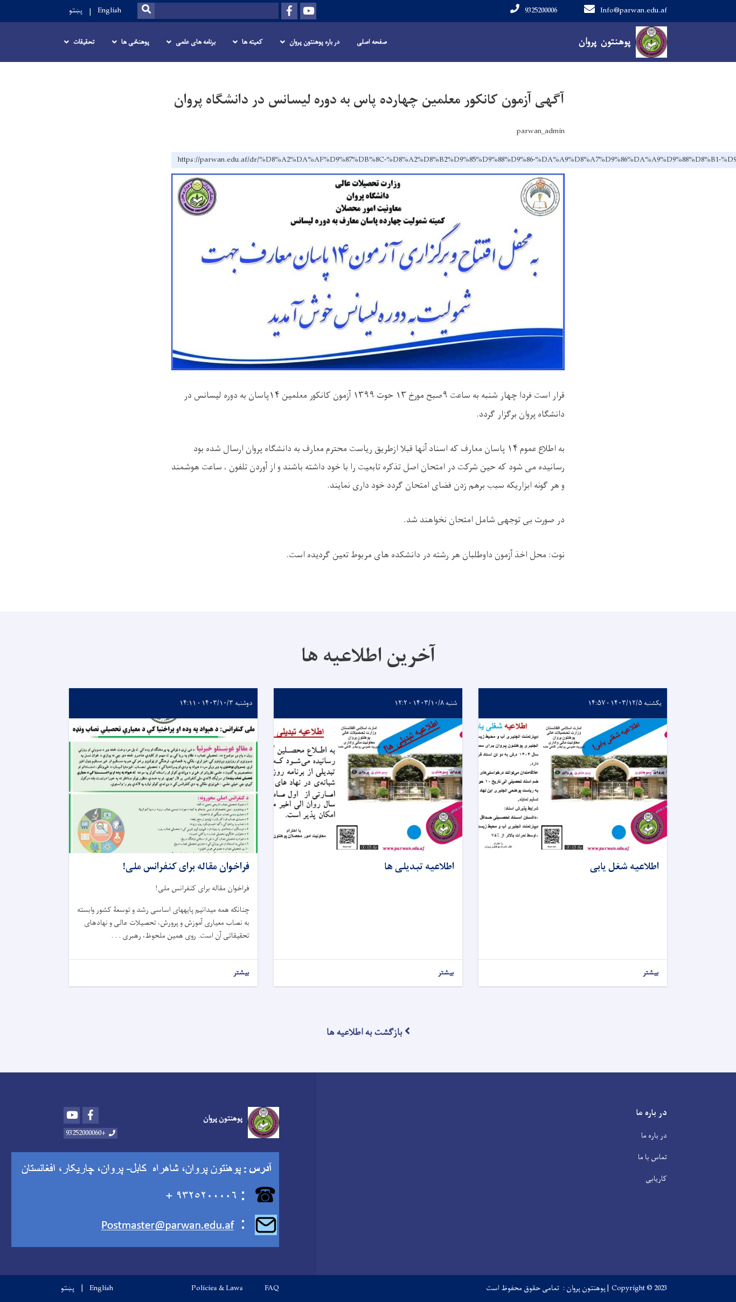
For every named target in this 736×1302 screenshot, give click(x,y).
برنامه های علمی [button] (196, 42)
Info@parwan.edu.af (633, 10)
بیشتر (651, 973)
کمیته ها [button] (252, 42)
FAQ (272, 1288)
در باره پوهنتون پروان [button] (314, 42)
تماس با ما (652, 1157)
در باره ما (654, 1135)
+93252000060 (86, 1133)
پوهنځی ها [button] (135, 42)
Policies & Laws (217, 1288)
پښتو (75, 10)
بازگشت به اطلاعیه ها (364, 1032)
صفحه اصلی (372, 42)
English (109, 10)
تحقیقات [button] (84, 42)
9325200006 (541, 10)
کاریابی (656, 1179)
